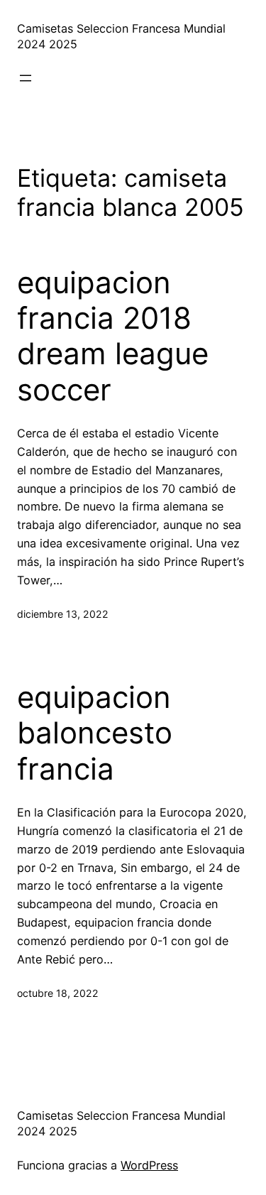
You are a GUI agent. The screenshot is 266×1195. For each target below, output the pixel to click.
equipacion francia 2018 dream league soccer (113, 336)
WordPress (149, 1165)
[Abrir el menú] (25, 78)
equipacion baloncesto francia (94, 733)
